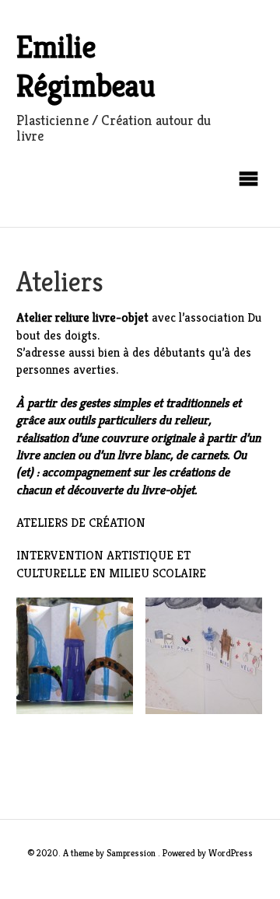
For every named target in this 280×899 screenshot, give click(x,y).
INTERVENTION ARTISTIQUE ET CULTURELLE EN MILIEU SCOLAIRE (111, 563)
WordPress (230, 853)
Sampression (131, 853)
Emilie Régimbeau (86, 66)
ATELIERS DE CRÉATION (80, 522)
